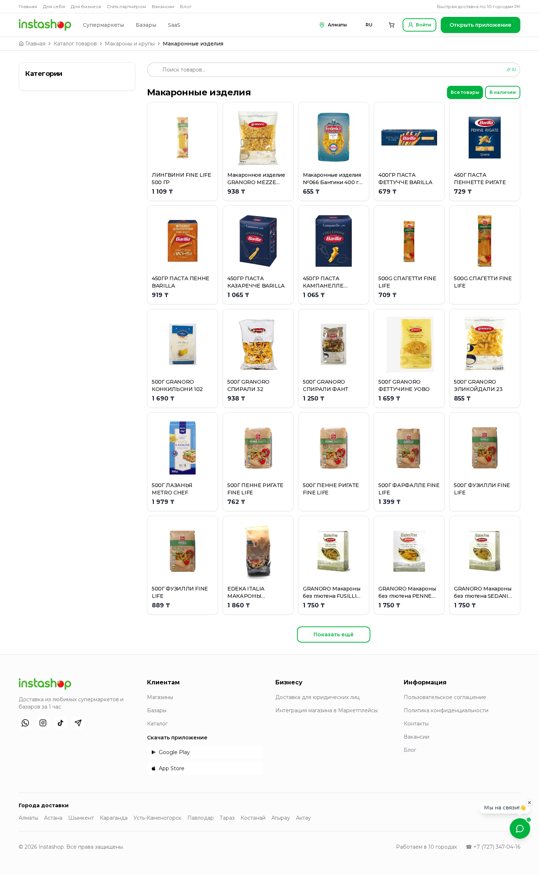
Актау (303, 818)
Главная (28, 6)
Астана (53, 818)
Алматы (28, 818)
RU (369, 25)
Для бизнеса (86, 6)
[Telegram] (78, 722)
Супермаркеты (103, 25)
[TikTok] (60, 722)
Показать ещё (334, 634)
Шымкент (81, 818)
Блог (186, 6)
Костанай (253, 818)
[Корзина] (391, 25)
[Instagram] (43, 722)
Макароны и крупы (130, 43)
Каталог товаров (75, 43)
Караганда (114, 818)
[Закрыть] (529, 802)
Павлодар (200, 818)
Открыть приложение (480, 25)
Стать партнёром (126, 6)
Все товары (465, 92)
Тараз (227, 818)
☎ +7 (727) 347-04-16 (493, 847)
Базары (146, 25)
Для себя (54, 6)
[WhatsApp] (25, 722)
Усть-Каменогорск (157, 818)
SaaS (174, 25)
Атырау (280, 818)
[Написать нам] (520, 828)
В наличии (502, 92)
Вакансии (163, 6)
